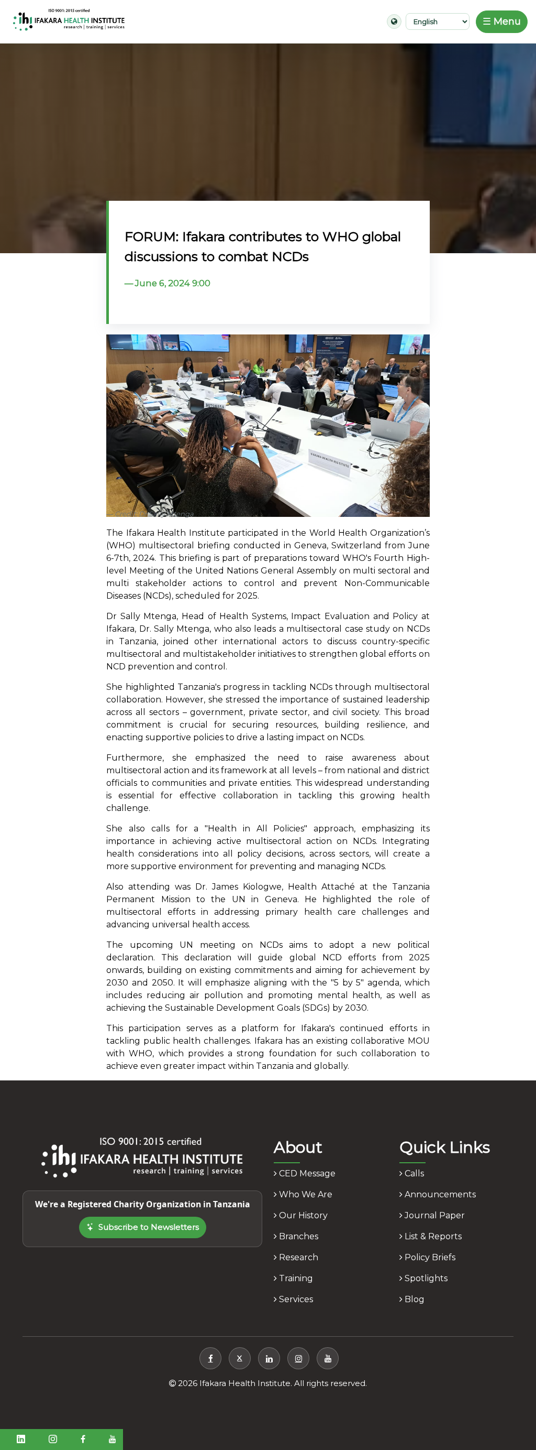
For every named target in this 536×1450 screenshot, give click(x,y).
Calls (413, 1173)
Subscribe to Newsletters (148, 1227)
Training (295, 1278)
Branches (297, 1236)
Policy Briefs (429, 1257)
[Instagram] (298, 1358)
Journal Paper (434, 1215)
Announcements (439, 1194)
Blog (414, 1299)
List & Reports (432, 1236)
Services (295, 1299)
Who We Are (304, 1194)
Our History (302, 1215)
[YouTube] (328, 1358)
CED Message (306, 1173)
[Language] (394, 21)
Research (297, 1257)
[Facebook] (210, 1358)
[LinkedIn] (269, 1358)
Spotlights (425, 1278)
